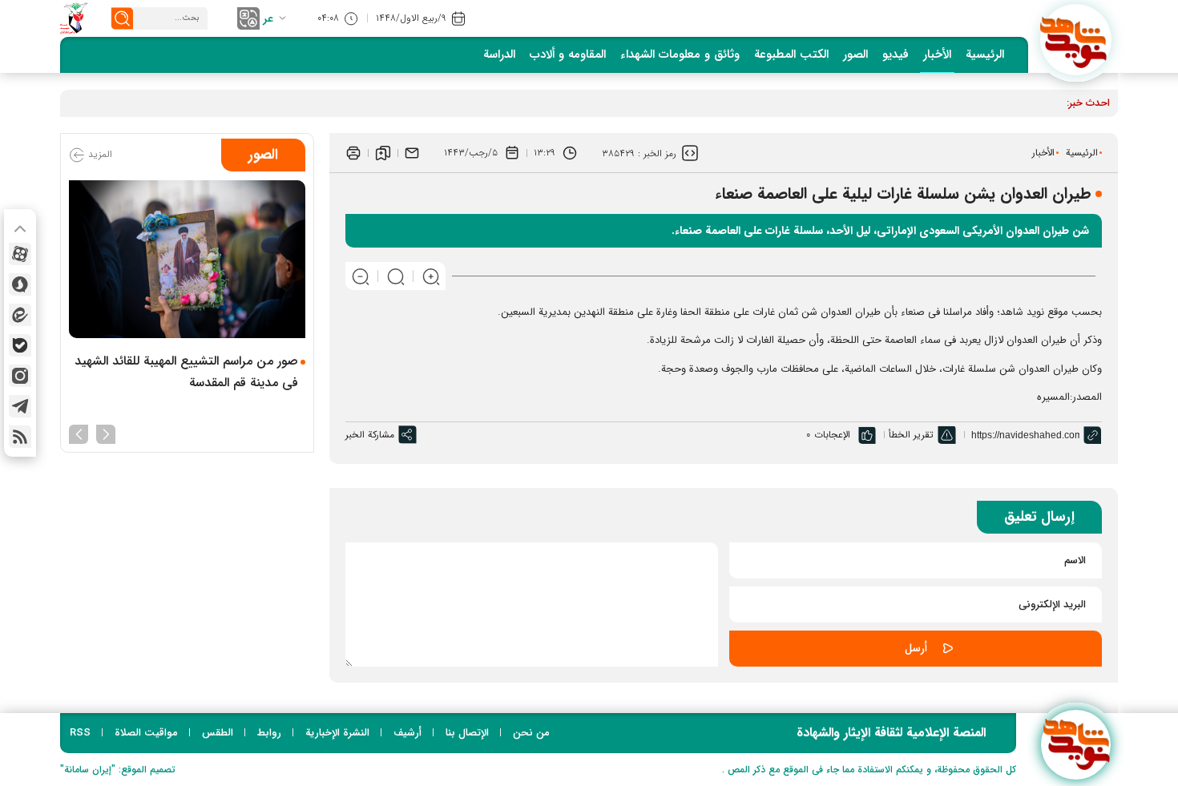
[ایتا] (20, 315)
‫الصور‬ (855, 54)
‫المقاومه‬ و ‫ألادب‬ (568, 54)
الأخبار (937, 54)
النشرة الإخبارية (337, 732)
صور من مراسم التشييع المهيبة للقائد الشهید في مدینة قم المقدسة (186, 372)
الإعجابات (832, 434)
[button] (105, 432)
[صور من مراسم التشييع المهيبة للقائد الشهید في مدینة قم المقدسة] (187, 259)
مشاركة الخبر (369, 434)
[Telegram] (20, 406)
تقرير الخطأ (911, 434)
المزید (98, 154)
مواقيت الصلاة (146, 732)
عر (268, 18)
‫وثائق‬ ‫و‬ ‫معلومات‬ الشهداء (680, 54)
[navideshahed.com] (1075, 39)
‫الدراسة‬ (499, 54)
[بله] (20, 345)
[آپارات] (20, 254)
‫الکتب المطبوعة (791, 54)
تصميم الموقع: (117, 769)
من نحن (531, 732)
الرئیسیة (985, 54)
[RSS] (20, 436)
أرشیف (407, 732)
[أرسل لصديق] (412, 153)
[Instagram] (20, 376)
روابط (269, 732)
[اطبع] (353, 153)
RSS (80, 732)
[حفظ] (383, 153)
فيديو (895, 54)
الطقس (217, 732)
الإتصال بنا (467, 732)
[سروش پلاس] (20, 284)
